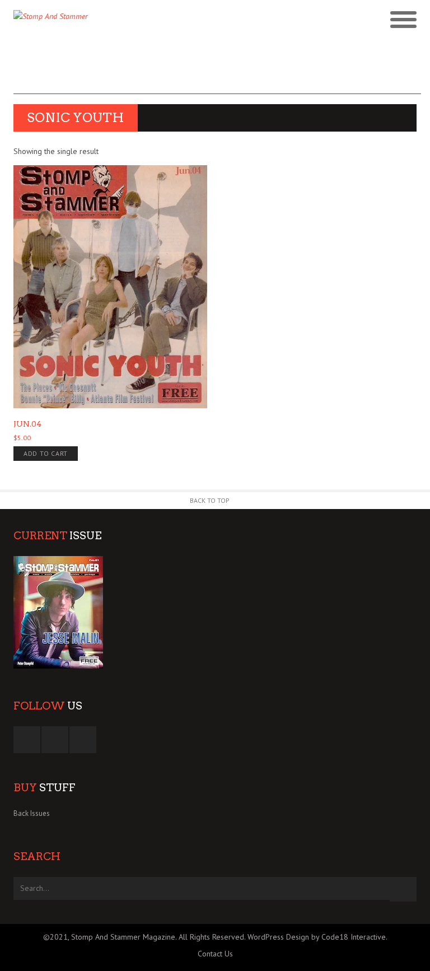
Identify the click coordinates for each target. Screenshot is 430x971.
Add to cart (46, 453)
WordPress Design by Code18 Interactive (316, 937)
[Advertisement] (217, 69)
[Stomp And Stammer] (164, 20)
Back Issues (31, 813)
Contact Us (215, 954)
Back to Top (210, 500)
